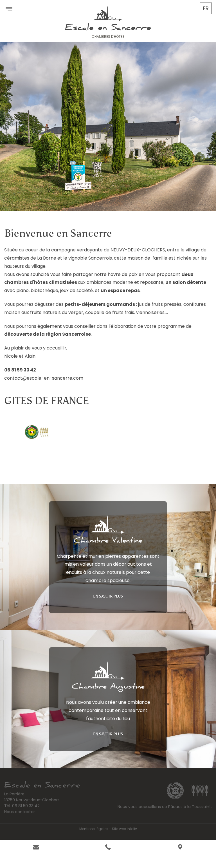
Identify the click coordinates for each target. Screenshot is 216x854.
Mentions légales (93, 828)
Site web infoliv (124, 828)
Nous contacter (19, 812)
